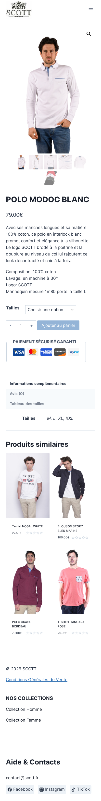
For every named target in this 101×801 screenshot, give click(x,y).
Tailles (13, 307)
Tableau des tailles (27, 403)
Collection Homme (24, 709)
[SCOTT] (19, 10)
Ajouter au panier (58, 325)
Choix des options (22, 543)
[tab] (50, 384)
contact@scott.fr (22, 777)
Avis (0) (17, 393)
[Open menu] (90, 9)
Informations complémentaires (38, 383)
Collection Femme (23, 720)
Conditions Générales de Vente (36, 679)
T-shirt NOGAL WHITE (27, 526)
